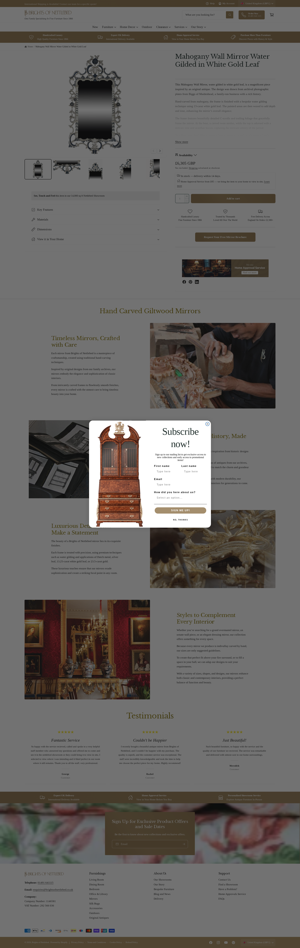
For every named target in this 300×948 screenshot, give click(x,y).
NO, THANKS (180, 520)
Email (158, 479)
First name (162, 466)
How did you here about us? (175, 492)
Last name (189, 466)
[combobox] (179, 498)
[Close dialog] (207, 424)
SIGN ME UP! (180, 510)
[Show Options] (203, 498)
